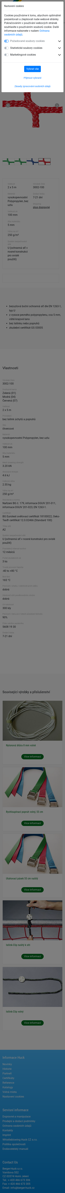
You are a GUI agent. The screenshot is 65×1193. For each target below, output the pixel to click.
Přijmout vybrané (32, 78)
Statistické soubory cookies (26, 47)
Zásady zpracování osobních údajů (32, 86)
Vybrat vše (32, 68)
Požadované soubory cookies (27, 41)
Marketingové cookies (23, 54)
